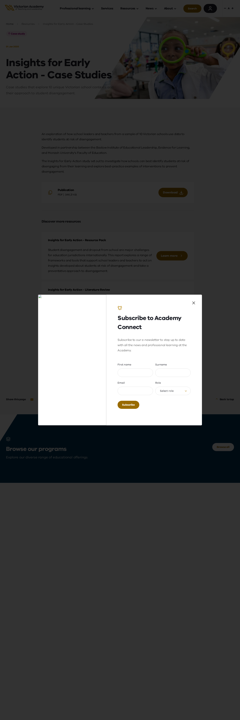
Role (158, 383)
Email (121, 383)
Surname (161, 364)
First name (124, 364)
